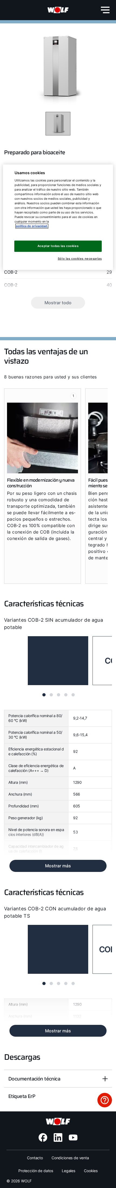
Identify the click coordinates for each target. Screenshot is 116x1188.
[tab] (44, 694)
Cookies (91, 1170)
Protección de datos (35, 1170)
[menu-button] (105, 10)
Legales (68, 1170)
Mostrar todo (58, 302)
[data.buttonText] (104, 1100)
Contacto (35, 1157)
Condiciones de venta (70, 1157)
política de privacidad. (32, 226)
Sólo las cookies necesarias (80, 258)
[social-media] (43, 1137)
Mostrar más (58, 865)
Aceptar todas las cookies (58, 246)
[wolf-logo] (58, 10)
